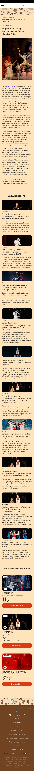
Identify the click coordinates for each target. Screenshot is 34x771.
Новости (17, 719)
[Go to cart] (31, 5)
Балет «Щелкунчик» (8, 86)
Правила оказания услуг (17, 734)
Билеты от (17, 606)
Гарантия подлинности (17, 742)
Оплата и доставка (17, 730)
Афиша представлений (17, 715)
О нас (17, 726)
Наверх (29, 708)
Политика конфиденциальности (17, 738)
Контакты (17, 746)
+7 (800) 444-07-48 (17, 750)
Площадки (17, 723)
